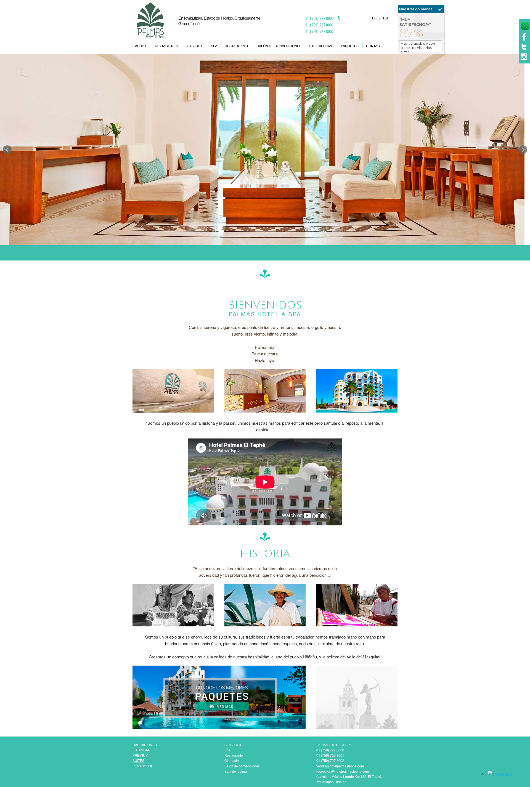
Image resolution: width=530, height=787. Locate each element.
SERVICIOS (194, 45)
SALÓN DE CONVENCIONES (279, 45)
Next (522, 149)
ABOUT (140, 45)
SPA (214, 45)
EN (385, 17)
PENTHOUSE (142, 766)
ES (374, 17)
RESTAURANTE (237, 45)
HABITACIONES (166, 45)
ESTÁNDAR (141, 750)
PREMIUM (140, 755)
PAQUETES (350, 45)
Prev (7, 149)
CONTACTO (375, 45)
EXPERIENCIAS (321, 45)
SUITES (138, 760)
